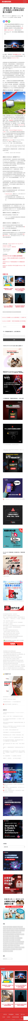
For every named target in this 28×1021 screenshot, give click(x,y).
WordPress (22, 1019)
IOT (12, 930)
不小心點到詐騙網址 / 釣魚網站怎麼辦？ (11, 444)
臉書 (5, 943)
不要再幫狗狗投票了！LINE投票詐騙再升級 (12, 701)
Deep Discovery (8, 193)
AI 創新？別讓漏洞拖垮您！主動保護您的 (12, 790)
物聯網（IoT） (18, 938)
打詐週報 (11, 936)
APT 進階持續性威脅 (13, 928)
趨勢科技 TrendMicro (17, 15)
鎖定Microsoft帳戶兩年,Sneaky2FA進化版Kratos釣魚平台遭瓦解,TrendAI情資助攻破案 (14, 727)
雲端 (5, 951)
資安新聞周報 (6, 947)
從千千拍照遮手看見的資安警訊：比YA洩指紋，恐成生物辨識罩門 (13, 719)
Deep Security (21, 124)
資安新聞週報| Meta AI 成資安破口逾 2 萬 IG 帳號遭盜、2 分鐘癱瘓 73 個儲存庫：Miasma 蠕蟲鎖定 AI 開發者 (14, 752)
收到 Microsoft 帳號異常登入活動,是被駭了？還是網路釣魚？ (15, 666)
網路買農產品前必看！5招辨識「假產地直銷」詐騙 (13, 734)
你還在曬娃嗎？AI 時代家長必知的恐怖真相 (12, 732)
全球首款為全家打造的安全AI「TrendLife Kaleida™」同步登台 (14, 713)
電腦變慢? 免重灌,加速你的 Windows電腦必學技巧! (13, 661)
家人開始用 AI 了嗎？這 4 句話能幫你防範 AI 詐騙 (13, 737)
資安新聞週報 (14, 947)
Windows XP (5, 17)
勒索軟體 (18, 932)
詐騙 (21, 943)
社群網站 (5, 939)
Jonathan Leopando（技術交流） (9, 246)
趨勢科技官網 (23, 1017)
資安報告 (10, 945)
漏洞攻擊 (19, 17)
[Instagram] (6, 21)
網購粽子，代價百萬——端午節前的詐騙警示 (12, 758)
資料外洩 (6, 949)
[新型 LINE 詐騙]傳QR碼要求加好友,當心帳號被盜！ (13, 668)
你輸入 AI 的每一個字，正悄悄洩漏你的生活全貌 (13, 716)
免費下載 (5, 1014)
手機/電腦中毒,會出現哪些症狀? (9, 651)
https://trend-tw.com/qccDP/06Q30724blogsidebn (13, 601)
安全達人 (17, 934)
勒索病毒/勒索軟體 (15, 1017)
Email (4, 334)
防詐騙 (3, 1017)
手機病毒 (5, 936)
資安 (5, 945)
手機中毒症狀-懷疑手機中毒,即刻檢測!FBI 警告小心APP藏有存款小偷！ (13, 450)
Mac (16, 930)
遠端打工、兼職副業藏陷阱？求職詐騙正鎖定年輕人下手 (14, 748)
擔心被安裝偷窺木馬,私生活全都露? (10, 637)
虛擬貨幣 (16, 943)
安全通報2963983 (17, 54)
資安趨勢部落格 (6, 1)
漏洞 (17, 936)
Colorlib (13, 1019)
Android (9, 926)
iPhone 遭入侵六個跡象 (8, 623)
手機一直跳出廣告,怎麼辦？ (8, 620)
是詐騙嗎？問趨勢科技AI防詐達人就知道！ (11, 615)
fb (4, 930)
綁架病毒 (11, 939)
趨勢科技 (12, 949)
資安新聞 (16, 945)
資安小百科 (23, 1014)
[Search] (23, 327)
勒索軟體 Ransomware (8, 934)
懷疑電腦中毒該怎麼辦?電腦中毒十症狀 (11, 655)
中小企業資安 (10, 17)
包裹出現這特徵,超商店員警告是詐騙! (10, 663)
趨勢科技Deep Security (16, 311)
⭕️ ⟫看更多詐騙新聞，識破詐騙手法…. (11, 704)
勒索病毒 (12, 932)
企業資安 (15, 17)
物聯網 (12, 938)
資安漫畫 (21, 947)
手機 (22, 934)
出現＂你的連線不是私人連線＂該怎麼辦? (11, 633)
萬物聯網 (10, 943)
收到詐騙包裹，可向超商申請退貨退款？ (11, 696)
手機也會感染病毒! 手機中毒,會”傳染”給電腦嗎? (12, 657)
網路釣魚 (11, 941)
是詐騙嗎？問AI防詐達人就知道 (9, 699)
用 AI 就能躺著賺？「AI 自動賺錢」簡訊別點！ (12, 755)
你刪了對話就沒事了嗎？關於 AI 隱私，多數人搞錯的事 (13, 744)
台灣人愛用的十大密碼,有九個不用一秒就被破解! (13, 622)
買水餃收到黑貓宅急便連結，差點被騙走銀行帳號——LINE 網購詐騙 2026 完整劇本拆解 (14, 740)
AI (4, 926)
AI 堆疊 (22, 790)
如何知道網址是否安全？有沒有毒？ (10, 614)
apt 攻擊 (20, 926)
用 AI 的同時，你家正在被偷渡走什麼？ (11, 729)
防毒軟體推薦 (11, 1014)
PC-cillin (22, 930)
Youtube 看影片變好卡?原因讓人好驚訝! (11, 658)
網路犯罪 (5, 941)
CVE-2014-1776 (14, 58)
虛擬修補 (11, 120)
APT (15, 926)
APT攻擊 (5, 928)
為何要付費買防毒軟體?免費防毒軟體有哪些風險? (13, 636)
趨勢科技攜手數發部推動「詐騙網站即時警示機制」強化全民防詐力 (14, 723)
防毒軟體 (18, 949)
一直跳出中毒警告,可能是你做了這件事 (11, 631)
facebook (22, 928)
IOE (8, 930)
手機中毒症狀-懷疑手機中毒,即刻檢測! (10, 634)
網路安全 (17, 939)
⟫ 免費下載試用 (6, 576)
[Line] (9, 21)
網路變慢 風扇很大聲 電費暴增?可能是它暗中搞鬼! (13, 660)
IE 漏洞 (4, 311)
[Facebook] (4, 21)
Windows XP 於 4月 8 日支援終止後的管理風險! (13, 255)
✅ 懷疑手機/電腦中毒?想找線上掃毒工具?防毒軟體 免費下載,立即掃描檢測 (14, 641)
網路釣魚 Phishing (19, 941)
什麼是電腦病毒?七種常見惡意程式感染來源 (12, 652)
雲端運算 (10, 951)
